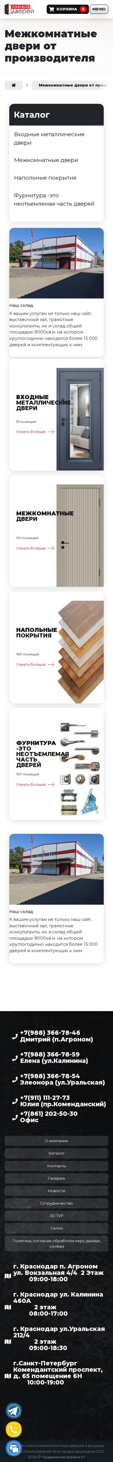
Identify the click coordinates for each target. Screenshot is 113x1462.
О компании (56, 1141)
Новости (56, 1191)
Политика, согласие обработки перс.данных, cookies (56, 1244)
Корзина (71, 9)
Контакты (56, 1166)
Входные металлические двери (49, 138)
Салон (56, 1228)
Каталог (57, 1153)
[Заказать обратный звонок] (14, 1429)
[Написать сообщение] (14, 1448)
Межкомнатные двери (46, 159)
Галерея (56, 1178)
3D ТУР (56, 1216)
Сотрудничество (56, 1203)
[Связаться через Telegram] (14, 1411)
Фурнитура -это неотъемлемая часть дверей (54, 199)
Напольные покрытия (45, 177)
